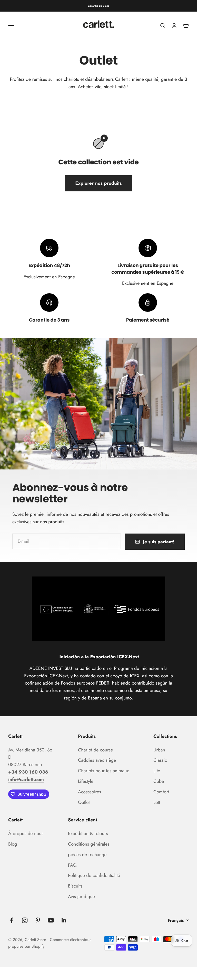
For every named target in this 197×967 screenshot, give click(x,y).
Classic (160, 760)
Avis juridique (81, 896)
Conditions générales (88, 844)
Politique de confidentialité (94, 875)
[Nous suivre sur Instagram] (24, 920)
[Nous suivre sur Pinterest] (37, 920)
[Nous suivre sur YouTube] (50, 920)
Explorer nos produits (98, 183)
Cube (158, 781)
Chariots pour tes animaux (103, 770)
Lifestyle (85, 781)
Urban (159, 750)
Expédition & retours (88, 833)
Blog (12, 844)
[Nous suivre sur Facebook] (11, 920)
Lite (156, 770)
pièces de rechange (87, 854)
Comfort (161, 791)
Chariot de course (95, 750)
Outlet (84, 802)
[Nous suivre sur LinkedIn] (64, 920)
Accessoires (89, 791)
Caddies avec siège (97, 760)
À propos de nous (25, 833)
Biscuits (75, 886)
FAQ (72, 865)
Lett (156, 802)
